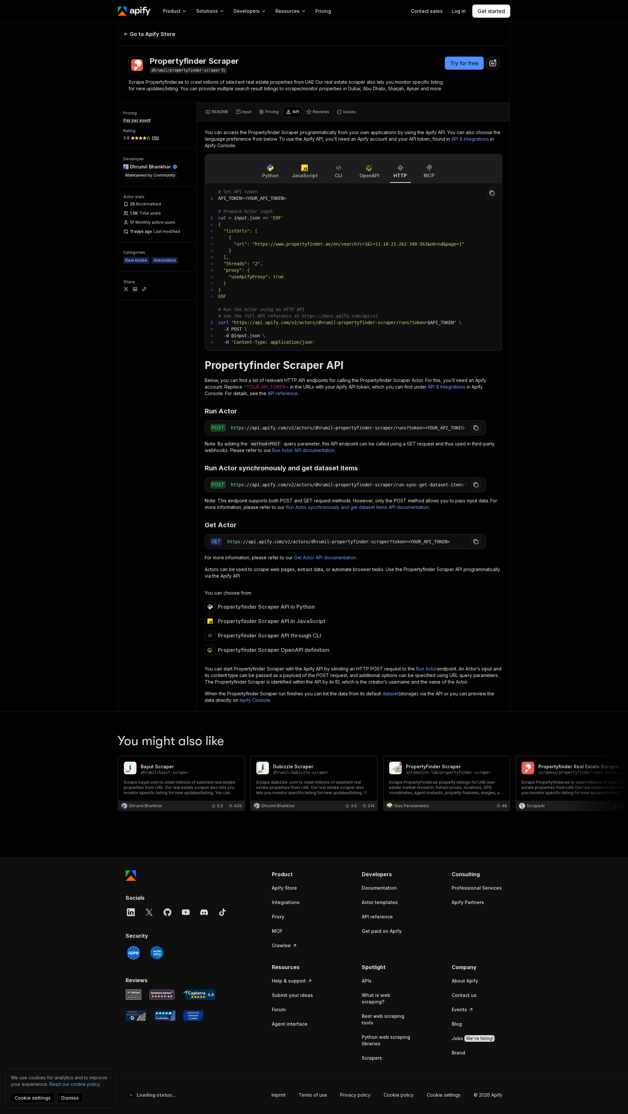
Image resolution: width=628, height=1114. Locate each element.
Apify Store (284, 888)
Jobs (472, 1038)
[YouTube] (186, 912)
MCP (277, 931)
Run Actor (426, 668)
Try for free (464, 63)
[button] (297, 874)
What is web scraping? (376, 998)
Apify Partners (468, 902)
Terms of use (313, 1095)
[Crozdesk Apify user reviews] (193, 1015)
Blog (457, 1024)
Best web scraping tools (383, 1019)
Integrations (286, 902)
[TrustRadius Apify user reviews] (164, 1015)
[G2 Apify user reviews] (136, 1015)
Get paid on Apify (382, 931)
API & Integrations (470, 139)
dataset (390, 693)
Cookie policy (399, 1095)
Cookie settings (444, 1095)
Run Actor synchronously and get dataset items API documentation (357, 507)
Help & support (289, 980)
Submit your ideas (292, 995)
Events (459, 1009)
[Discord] (204, 912)
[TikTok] (222, 912)
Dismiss (70, 1098)
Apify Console (255, 700)
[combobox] (492, 63)
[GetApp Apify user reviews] (133, 994)
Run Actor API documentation (303, 450)
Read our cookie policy (74, 1084)
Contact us (464, 995)
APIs (367, 980)
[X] (149, 912)
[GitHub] (167, 912)
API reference (283, 393)
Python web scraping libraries (386, 1040)
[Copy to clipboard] (492, 193)
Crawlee (281, 945)
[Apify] (134, 11)
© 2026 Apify (488, 1095)
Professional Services (477, 888)
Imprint (278, 1095)
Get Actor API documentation (325, 557)
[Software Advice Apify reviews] (162, 994)
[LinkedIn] (131, 912)
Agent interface (289, 1024)
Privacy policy (355, 1095)
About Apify (465, 980)
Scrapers (372, 1058)
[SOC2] (157, 953)
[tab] (216, 112)
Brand (458, 1052)
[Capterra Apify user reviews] (199, 994)
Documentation (379, 888)
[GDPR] (133, 953)
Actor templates (380, 902)
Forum (279, 1009)
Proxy (278, 916)
